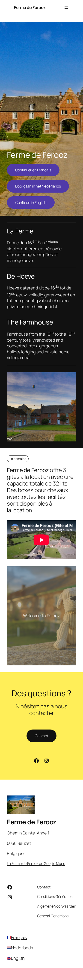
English (18, 958)
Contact (41, 735)
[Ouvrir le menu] (66, 7)
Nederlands (22, 947)
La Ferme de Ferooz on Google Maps (36, 863)
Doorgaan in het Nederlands (38, 186)
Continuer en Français (33, 170)
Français (19, 937)
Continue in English (30, 202)
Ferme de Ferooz (30, 7)
